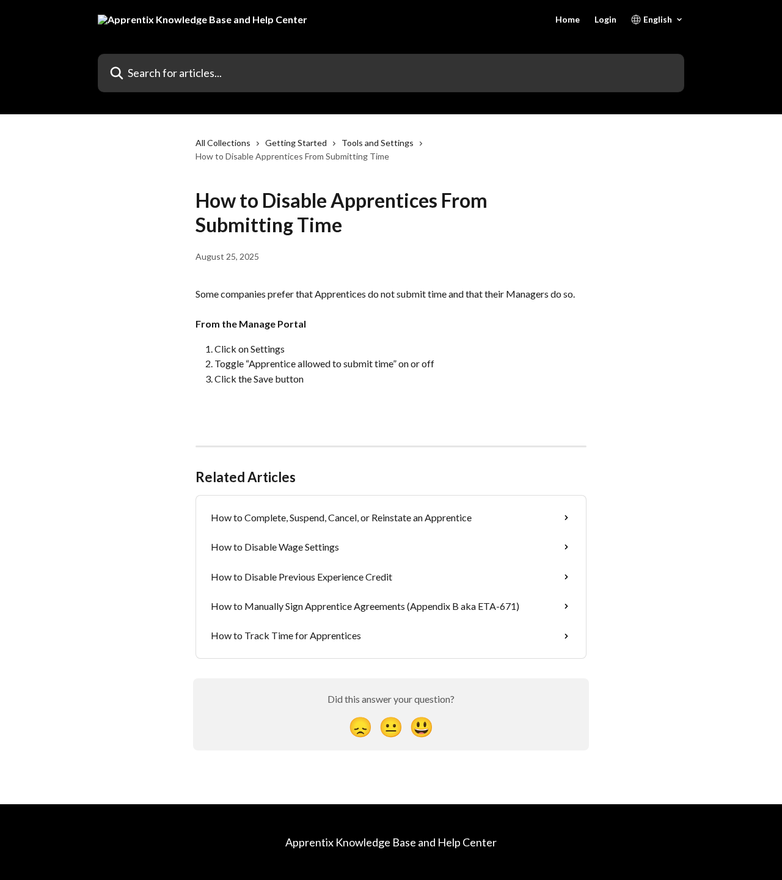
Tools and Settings (378, 143)
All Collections (223, 143)
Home (567, 19)
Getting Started (296, 143)
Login (605, 19)
